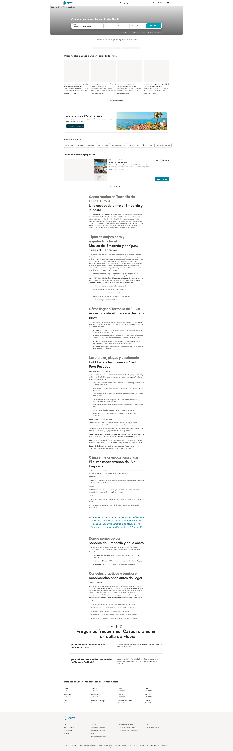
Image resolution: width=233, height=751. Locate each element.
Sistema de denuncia (116, 748)
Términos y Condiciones (129, 745)
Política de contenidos (152, 745)
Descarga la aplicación (152, 727)
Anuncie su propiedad (138, 3)
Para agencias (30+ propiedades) (129, 730)
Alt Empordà (136, 33)
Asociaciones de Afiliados (98, 736)
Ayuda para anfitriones (98, 730)
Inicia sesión (151, 3)
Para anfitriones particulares (127, 727)
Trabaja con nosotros (70, 727)
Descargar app (124, 3)
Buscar (153, 26)
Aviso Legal (117, 745)
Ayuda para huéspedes (98, 727)
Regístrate (161, 3)
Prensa (93, 733)
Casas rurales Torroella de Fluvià (152, 33)
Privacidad (141, 745)
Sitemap (163, 745)
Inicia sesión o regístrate (75, 126)
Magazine (67, 733)
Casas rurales (123, 33)
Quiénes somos (68, 730)
